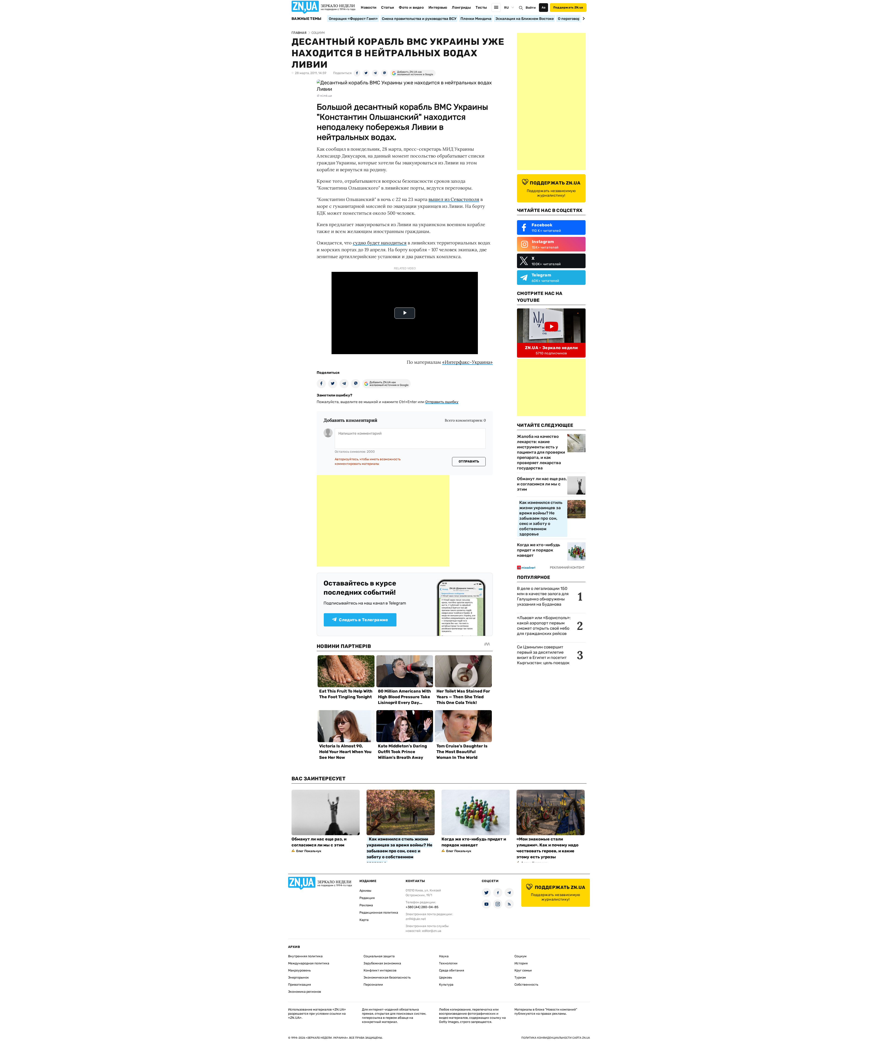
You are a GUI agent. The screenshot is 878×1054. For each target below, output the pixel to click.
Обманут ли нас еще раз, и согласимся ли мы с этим (542, 484)
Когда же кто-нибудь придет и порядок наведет (538, 550)
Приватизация (299, 985)
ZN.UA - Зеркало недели (551, 347)
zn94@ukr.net (416, 919)
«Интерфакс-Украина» (467, 362)
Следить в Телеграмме (363, 619)
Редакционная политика (378, 913)
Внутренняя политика (305, 956)
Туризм (520, 977)
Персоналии (373, 985)
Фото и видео (411, 7)
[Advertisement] (383, 521)
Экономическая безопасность (387, 977)
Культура (446, 985)
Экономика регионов (304, 992)
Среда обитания (451, 970)
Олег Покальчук (308, 851)
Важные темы (306, 19)
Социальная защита (379, 956)
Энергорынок (298, 977)
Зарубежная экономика (382, 963)
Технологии (448, 963)
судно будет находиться (380, 243)
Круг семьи (523, 970)
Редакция (367, 898)
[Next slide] (582, 18)
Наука (444, 956)
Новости (368, 7)
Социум (520, 956)
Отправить (469, 461)
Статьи (387, 7)
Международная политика (308, 963)
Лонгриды (461, 7)
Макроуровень (299, 970)
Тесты (481, 7)
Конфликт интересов (380, 970)
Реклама (366, 905)
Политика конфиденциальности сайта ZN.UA (555, 1037)
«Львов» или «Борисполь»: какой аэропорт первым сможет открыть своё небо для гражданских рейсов (544, 625)
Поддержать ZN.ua (568, 7)
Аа (544, 7)
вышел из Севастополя (453, 199)
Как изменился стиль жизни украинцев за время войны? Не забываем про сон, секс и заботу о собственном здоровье (540, 518)
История (521, 963)
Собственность (526, 985)
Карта (364, 920)
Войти (531, 8)
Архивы (365, 891)
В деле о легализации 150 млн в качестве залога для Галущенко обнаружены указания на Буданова (543, 596)
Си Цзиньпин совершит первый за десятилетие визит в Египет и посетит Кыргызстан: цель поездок (543, 655)
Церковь (445, 977)
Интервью (437, 7)
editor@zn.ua (431, 931)
